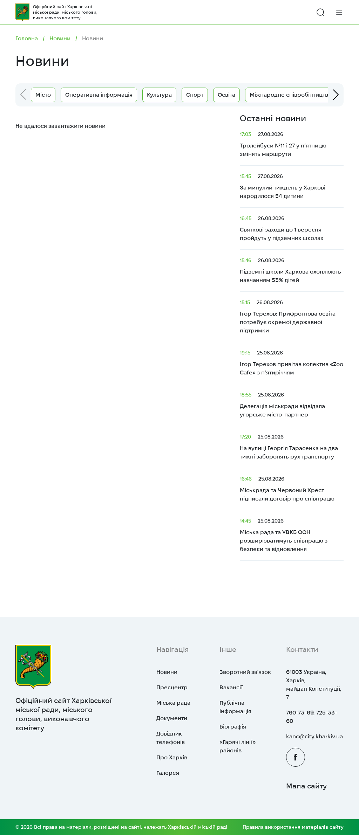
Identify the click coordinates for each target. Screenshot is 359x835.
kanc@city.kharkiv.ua (314, 736)
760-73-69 (299, 713)
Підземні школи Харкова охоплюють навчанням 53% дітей (290, 270)
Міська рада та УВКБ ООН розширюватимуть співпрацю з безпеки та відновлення (283, 535)
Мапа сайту (306, 786)
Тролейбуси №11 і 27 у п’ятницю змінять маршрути (283, 144)
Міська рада (173, 703)
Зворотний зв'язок (245, 672)
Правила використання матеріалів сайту (293, 827)
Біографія (232, 727)
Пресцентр (172, 687)
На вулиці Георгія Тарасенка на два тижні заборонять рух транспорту (289, 447)
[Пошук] (320, 12)
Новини (59, 38)
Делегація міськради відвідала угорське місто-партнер (282, 405)
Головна (26, 38)
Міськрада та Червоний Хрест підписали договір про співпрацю (287, 489)
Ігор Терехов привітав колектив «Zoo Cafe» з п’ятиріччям (291, 362)
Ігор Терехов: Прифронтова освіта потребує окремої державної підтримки (288, 316)
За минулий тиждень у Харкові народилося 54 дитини (282, 186)
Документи (171, 718)
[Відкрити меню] (339, 12)
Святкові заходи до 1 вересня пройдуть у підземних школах (281, 228)
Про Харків (171, 757)
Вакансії (231, 687)
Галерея (167, 773)
